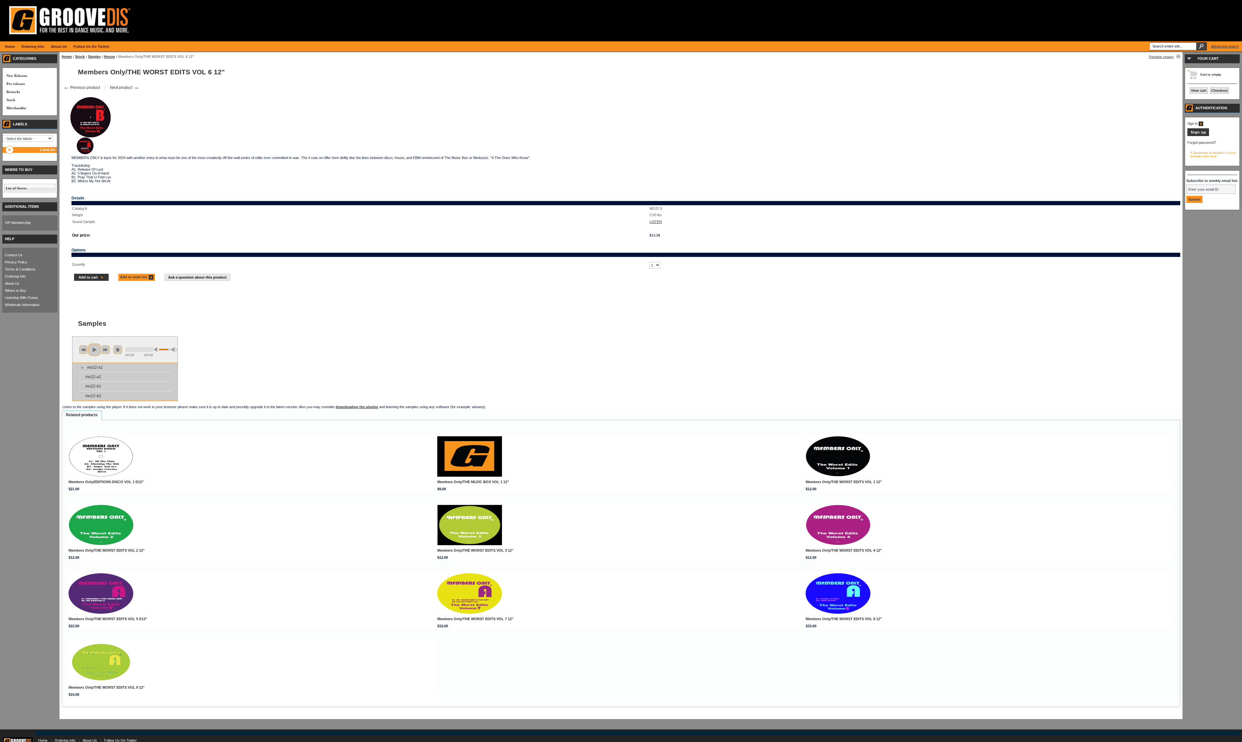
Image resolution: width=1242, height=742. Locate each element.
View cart (1198, 90)
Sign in (1193, 123)
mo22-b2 (93, 396)
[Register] (1198, 135)
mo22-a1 (95, 367)
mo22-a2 (93, 377)
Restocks (13, 92)
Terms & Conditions (20, 269)
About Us (12, 283)
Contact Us (14, 255)
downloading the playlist (357, 407)
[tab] (82, 415)
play (94, 349)
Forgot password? (1201, 142)
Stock (80, 56)
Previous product (81, 87)
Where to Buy (15, 290)
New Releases (16, 76)
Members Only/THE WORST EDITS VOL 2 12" (107, 550)
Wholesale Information (22, 305)
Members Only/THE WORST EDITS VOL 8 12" (844, 619)
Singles (94, 56)
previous (83, 349)
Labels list (47, 150)
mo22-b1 (93, 386)
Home (67, 56)
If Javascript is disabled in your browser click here (1213, 154)
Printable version (1161, 56)
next (105, 349)
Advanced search (1225, 46)
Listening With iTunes (21, 298)
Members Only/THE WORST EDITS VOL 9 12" (107, 687)
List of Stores (16, 188)
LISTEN (655, 222)
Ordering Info (15, 276)
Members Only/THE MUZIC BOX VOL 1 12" (473, 482)
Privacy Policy (16, 262)
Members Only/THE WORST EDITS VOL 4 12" (844, 550)
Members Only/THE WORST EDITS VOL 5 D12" (108, 619)
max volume (174, 349)
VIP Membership (18, 223)
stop (117, 349)
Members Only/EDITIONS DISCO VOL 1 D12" (106, 482)
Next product (124, 87)
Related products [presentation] (82, 415)
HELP (9, 239)
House (109, 56)
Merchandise (16, 108)
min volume (157, 349)
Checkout (1219, 90)
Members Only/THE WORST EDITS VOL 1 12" (844, 482)
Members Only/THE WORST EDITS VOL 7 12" (475, 619)
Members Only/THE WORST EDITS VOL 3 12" (475, 550)
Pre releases (15, 84)
